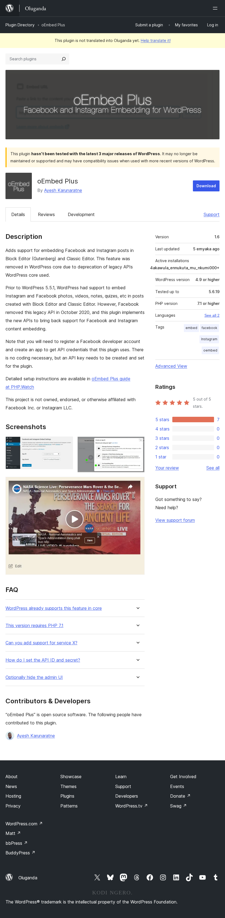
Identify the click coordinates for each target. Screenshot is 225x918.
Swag (178, 806)
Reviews (46, 214)
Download (206, 185)
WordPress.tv (131, 806)
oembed (210, 350)
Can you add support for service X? (41, 642)
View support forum (175, 520)
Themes (68, 786)
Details (18, 214)
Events (177, 786)
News (11, 786)
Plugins (67, 796)
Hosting (13, 796)
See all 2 (212, 315)
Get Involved (183, 776)
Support (212, 214)
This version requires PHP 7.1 (34, 625)
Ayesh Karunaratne (63, 190)
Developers (126, 796)
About (11, 776)
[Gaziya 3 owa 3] (137, 484)
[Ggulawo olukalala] (216, 8)
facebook (209, 328)
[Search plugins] (63, 58)
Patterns (69, 806)
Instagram (209, 339)
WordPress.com (24, 823)
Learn (120, 776)
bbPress (16, 843)
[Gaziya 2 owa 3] (137, 444)
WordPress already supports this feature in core (53, 608)
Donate (180, 796)
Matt (13, 833)
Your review (167, 468)
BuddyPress (20, 852)
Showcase (70, 776)
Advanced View (171, 366)
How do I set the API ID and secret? (42, 660)
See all (213, 468)
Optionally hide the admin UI (34, 677)
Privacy (13, 806)
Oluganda (27, 877)
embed (191, 328)
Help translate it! (156, 40)
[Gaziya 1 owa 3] (65, 444)
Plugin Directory (20, 24)
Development (81, 214)
